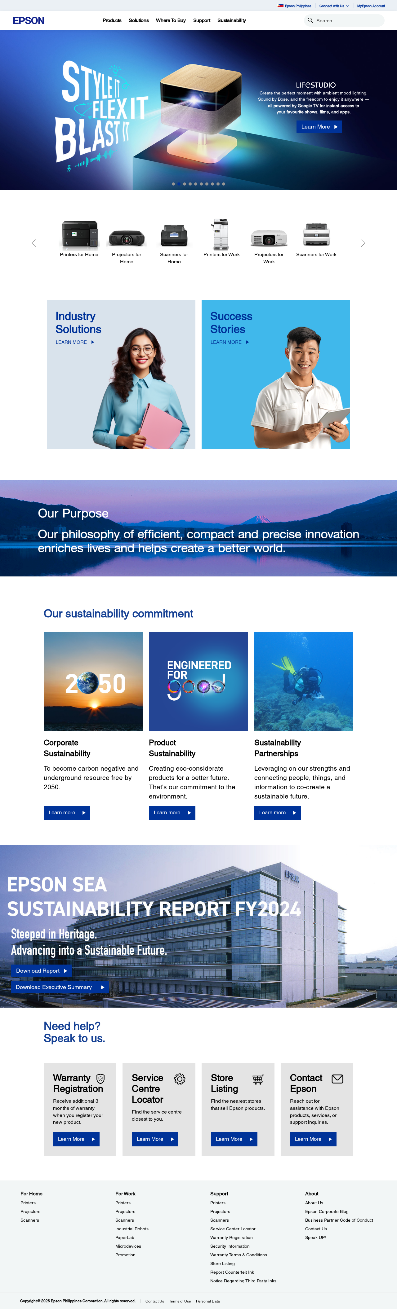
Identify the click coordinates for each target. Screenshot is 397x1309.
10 (223, 184)
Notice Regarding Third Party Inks (243, 1280)
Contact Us (316, 1228)
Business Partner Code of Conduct (339, 1220)
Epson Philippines (298, 6)
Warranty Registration (231, 1237)
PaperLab (124, 1237)
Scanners (29, 1220)
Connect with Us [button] (331, 6)
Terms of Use (180, 1301)
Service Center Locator (233, 1228)
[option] (198, 110)
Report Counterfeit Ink (232, 1272)
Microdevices (128, 1246)
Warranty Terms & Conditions (238, 1254)
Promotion (125, 1254)
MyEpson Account (371, 6)
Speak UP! (315, 1237)
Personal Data (208, 1301)
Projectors (30, 1211)
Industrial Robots (132, 1228)
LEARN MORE (71, 342)
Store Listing (222, 1263)
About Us (314, 1202)
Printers (28, 1202)
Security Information (230, 1246)
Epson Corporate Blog (327, 1211)
